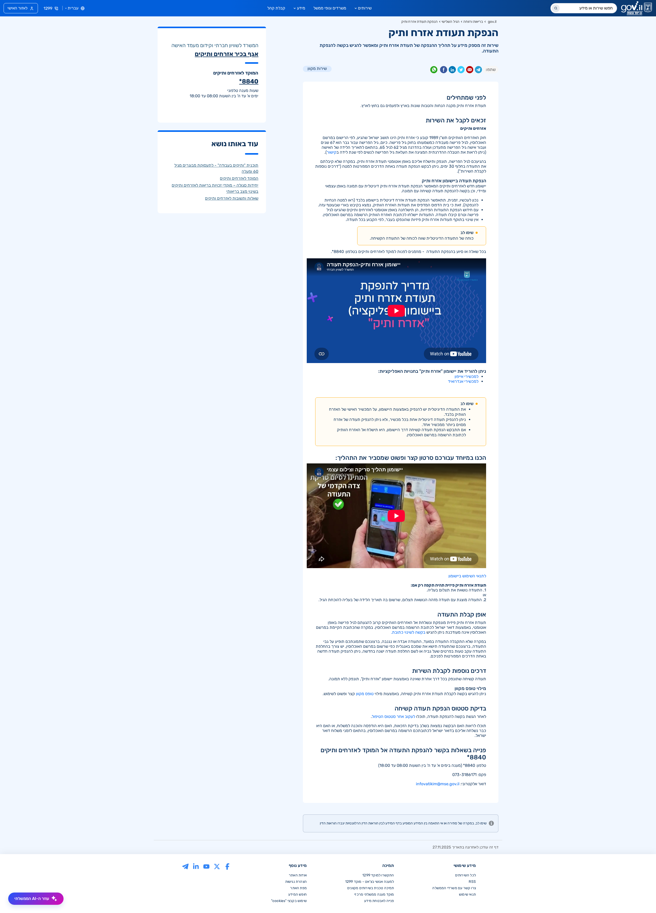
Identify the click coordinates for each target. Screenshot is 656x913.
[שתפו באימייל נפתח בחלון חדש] (470, 71)
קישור (331, 152)
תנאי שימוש (467, 894)
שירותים (365, 8)
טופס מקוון (365, 693)
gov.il (492, 21)
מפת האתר (298, 888)
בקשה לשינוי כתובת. (408, 632)
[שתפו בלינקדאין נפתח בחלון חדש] (452, 71)
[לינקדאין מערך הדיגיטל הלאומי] (196, 866)
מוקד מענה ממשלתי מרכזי (374, 894)
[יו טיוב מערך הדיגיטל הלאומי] (206, 866)
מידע (301, 8)
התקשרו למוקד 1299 (378, 875)
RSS (472, 881)
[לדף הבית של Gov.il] (636, 8)
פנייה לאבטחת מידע (379, 901)
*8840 (248, 81)
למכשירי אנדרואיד (463, 381)
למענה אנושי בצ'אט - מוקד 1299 (369, 881)
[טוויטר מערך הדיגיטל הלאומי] (217, 866)
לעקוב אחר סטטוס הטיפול (393, 716)
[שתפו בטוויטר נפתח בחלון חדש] (461, 71)
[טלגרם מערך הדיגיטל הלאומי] (185, 866)
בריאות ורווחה (473, 21)
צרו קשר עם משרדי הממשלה (454, 888)
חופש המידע (297, 894)
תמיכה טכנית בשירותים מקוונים (370, 888)
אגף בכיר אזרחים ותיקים (226, 54)
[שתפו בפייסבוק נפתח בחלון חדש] (443, 71)
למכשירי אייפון (466, 376)
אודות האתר (298, 875)
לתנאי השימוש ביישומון (467, 576)
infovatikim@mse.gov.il (437, 783)
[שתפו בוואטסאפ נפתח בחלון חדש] (434, 71)
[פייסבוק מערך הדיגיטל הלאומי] (227, 866)
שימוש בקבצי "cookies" (289, 901)
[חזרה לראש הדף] (641, 898)
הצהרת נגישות (296, 881)
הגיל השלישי (450, 21)
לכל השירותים (465, 875)
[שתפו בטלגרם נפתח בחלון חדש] (478, 71)
